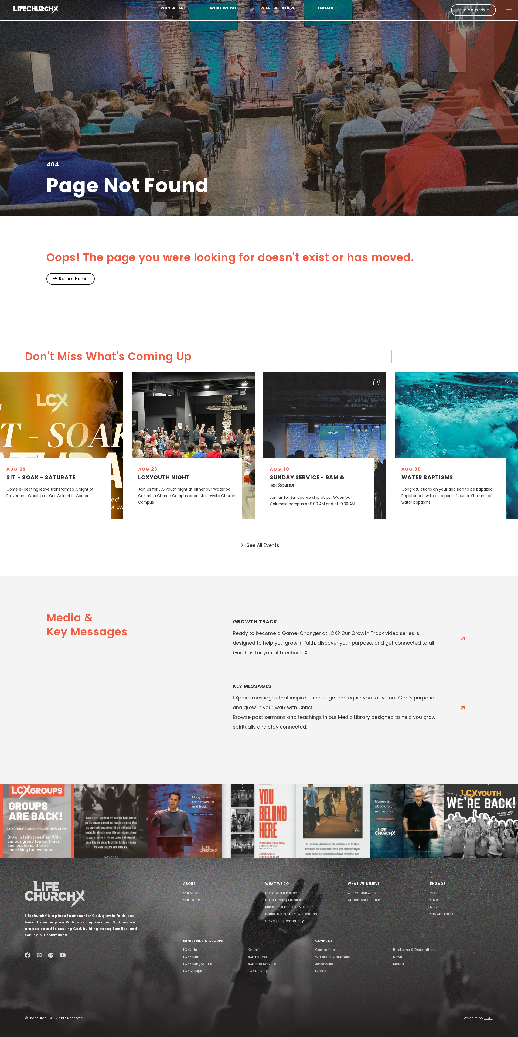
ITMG (488, 1018)
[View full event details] (113, 382)
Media (398, 963)
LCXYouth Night (164, 477)
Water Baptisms (427, 477)
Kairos (253, 949)
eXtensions (257, 956)
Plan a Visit (476, 10)
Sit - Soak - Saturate (41, 477)
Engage (326, 8)
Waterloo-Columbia (333, 956)
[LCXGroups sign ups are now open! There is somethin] (37, 821)
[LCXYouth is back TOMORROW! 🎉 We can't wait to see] (481, 821)
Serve (434, 907)
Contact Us (325, 949)
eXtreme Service (262, 963)
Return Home (73, 278)
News (397, 956)
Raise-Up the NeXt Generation (291, 914)
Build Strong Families (284, 899)
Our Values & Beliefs (365, 892)
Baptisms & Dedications (414, 949)
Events (320, 970)
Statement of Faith (364, 899)
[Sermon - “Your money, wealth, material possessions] (333, 821)
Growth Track (442, 914)
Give (434, 899)
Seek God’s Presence (283, 892)
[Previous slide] (381, 356)
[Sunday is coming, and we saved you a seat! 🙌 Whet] (259, 821)
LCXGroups (192, 970)
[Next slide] (402, 356)
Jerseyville (324, 963)
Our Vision (192, 892)
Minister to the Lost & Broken (289, 907)
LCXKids (190, 949)
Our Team (191, 899)
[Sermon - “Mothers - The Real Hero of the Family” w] (111, 821)
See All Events (262, 545)
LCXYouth (191, 956)
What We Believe (277, 8)
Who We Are (173, 8)
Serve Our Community (284, 921)
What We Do (223, 8)
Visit (433, 892)
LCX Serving (258, 970)
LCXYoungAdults (197, 963)
